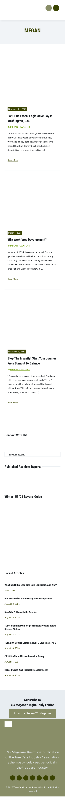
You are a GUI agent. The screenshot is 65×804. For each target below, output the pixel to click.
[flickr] (35, 445)
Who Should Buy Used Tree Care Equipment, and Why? (31, 585)
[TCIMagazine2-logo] (18, 4)
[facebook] (5, 445)
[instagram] (15, 445)
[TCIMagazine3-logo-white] (32, 734)
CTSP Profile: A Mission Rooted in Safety (24, 656)
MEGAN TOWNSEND (20, 127)
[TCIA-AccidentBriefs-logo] (32, 476)
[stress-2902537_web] (32, 296)
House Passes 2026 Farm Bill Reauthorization (26, 670)
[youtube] (20, 445)
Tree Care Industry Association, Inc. (30, 787)
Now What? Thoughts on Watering (21, 612)
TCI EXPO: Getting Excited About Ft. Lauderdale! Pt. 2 (30, 642)
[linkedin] (25, 445)
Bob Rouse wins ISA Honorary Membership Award (28, 598)
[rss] (30, 445)
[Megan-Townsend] (32, 54)
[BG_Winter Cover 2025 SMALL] (26, 506)
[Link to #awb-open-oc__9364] (49, 8)
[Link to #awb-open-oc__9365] (56, 8)
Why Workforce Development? (27, 240)
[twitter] (10, 445)
